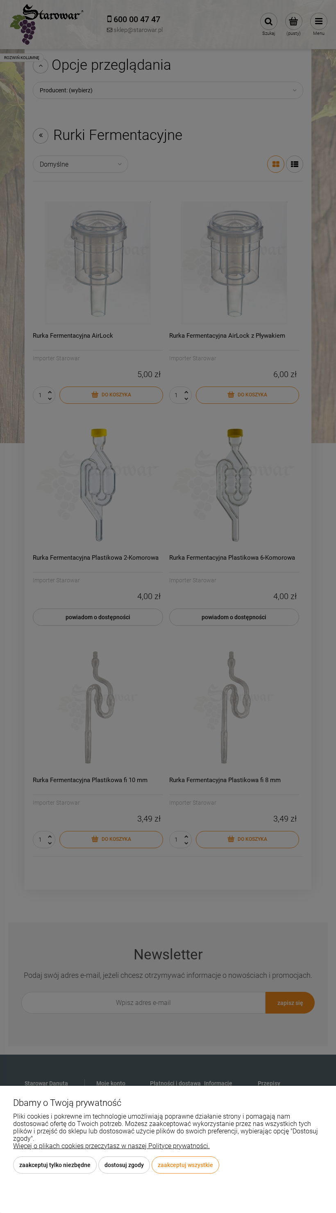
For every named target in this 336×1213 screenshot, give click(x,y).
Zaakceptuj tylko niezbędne (55, 1165)
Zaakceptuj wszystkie (185, 1165)
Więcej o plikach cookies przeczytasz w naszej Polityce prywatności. (111, 1146)
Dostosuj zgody (124, 1165)
